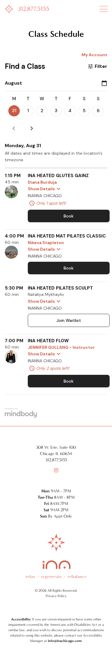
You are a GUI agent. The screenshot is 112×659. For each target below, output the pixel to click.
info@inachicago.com (65, 641)
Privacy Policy (56, 596)
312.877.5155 (33, 8)
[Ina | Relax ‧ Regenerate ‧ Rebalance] (9, 10)
